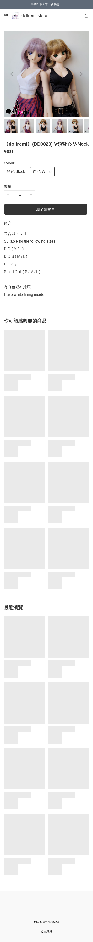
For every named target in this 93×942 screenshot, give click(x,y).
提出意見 (46, 931)
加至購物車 (45, 209)
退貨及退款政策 (50, 922)
